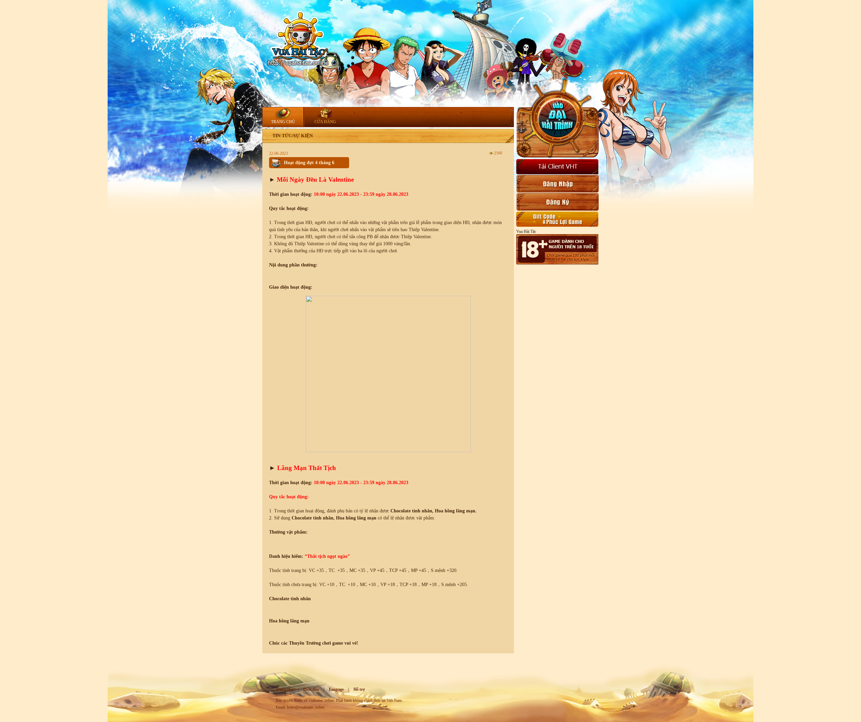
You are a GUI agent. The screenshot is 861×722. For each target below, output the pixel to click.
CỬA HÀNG (325, 121)
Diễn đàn (311, 689)
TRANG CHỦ (283, 121)
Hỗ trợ (359, 689)
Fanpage (336, 689)
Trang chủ (285, 689)
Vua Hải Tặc (526, 231)
